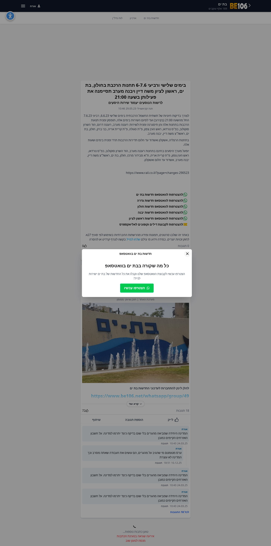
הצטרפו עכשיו (134, 288)
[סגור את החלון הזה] (187, 254)
